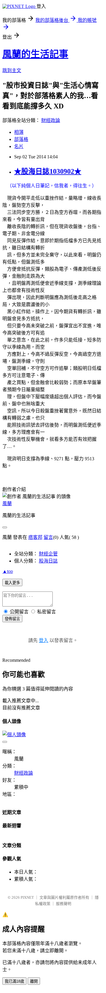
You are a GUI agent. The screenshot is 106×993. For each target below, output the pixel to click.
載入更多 (12, 583)
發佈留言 (12, 619)
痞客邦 (35, 537)
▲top (7, 571)
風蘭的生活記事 (35, 54)
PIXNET (27, 897)
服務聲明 (63, 903)
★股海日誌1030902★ (47, 171)
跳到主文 (11, 70)
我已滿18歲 (14, 981)
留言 (48, 537)
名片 (19, 146)
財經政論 (50, 120)
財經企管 (48, 553)
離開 (34, 981)
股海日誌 (48, 560)
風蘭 (7, 503)
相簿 (19, 132)
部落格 (21, 139)
